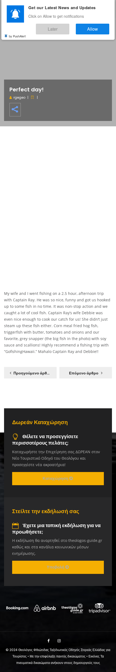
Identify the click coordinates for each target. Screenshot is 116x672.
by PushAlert (17, 32)
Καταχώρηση (56, 478)
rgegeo (19, 97)
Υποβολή (56, 567)
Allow (98, 26)
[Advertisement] (58, 200)
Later (68, 26)
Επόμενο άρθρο (83, 373)
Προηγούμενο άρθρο (32, 373)
